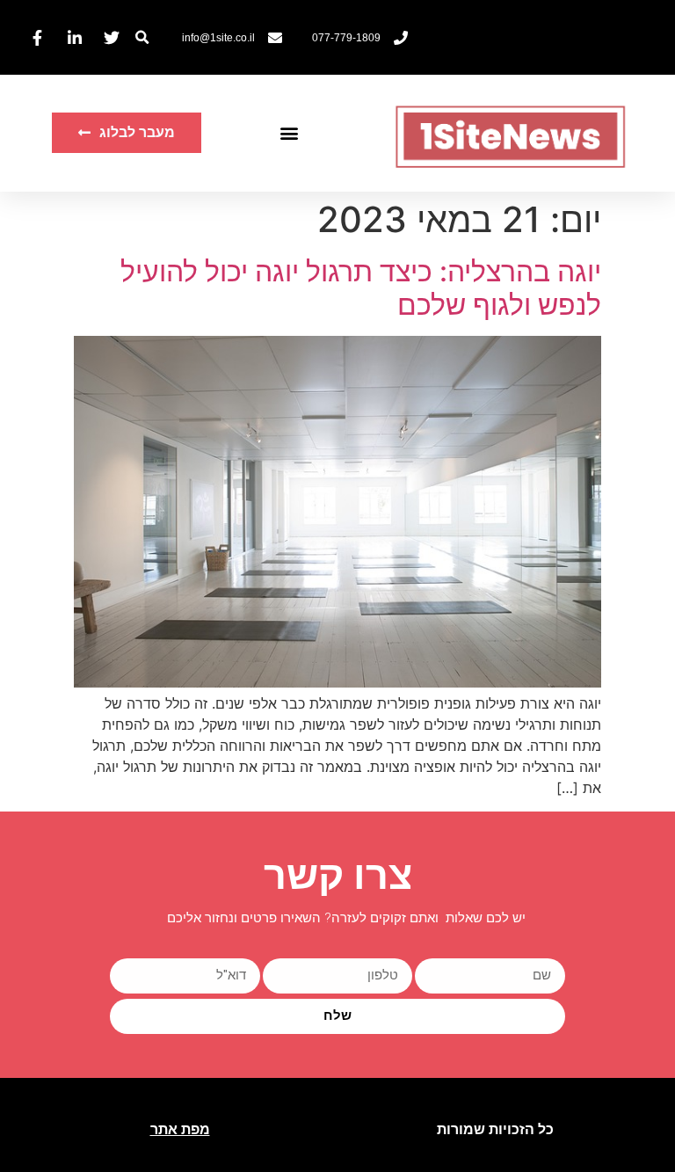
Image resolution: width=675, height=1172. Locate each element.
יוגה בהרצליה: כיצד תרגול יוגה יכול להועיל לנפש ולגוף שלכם (360, 288)
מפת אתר (180, 1129)
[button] (142, 37)
